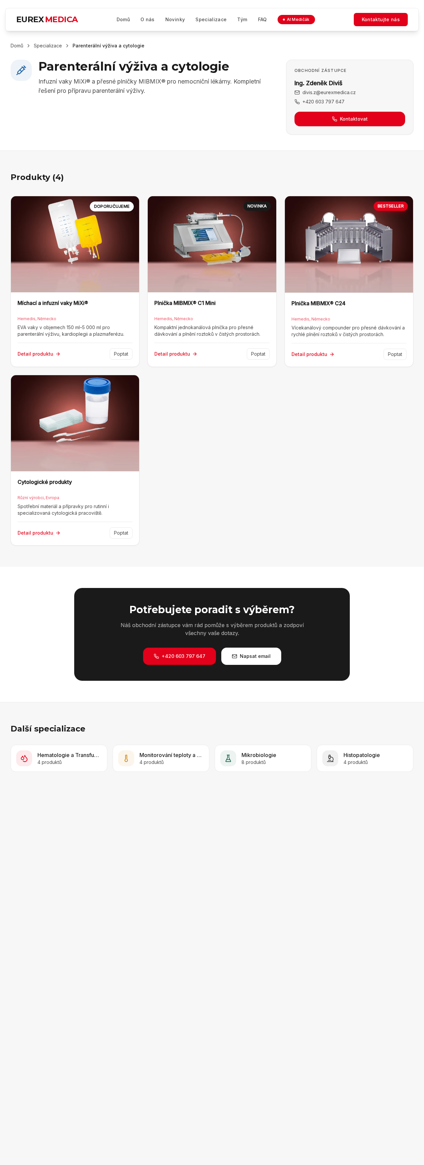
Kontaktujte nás (381, 19)
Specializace (211, 19)
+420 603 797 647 (323, 101)
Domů (123, 19)
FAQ (262, 19)
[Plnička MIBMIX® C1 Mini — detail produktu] (212, 281)
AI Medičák (298, 19)
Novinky (175, 19)
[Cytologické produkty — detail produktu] (75, 460)
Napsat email (255, 656)
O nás (147, 19)
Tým (242, 19)
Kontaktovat (354, 119)
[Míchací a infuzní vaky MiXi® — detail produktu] (75, 281)
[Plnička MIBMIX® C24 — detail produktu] (349, 281)
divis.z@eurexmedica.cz (329, 92)
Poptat (121, 354)
